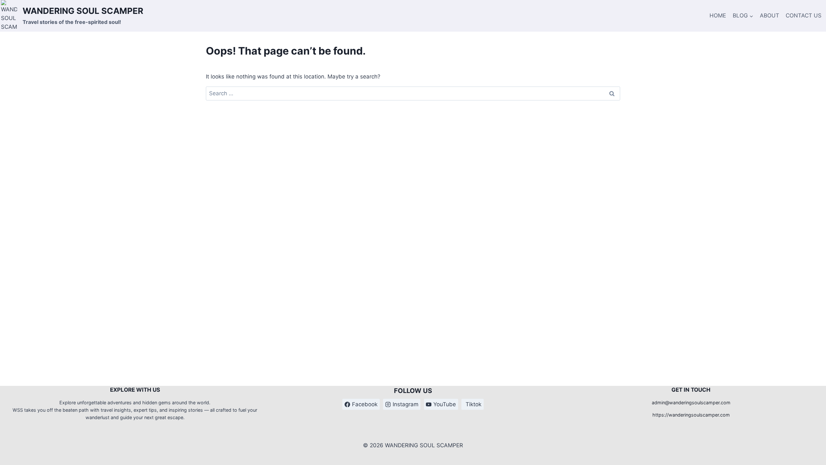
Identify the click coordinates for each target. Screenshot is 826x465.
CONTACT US (803, 15)
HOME (718, 15)
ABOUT (769, 15)
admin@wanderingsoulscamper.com (691, 402)
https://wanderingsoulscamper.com (691, 415)
